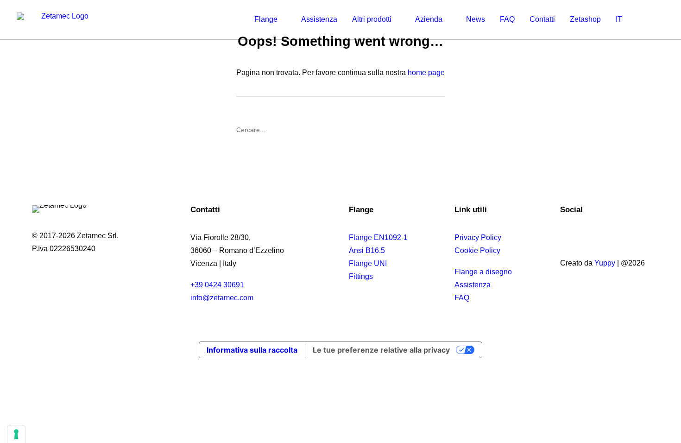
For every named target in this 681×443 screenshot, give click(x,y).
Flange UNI (368, 263)
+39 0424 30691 (217, 285)
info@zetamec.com (221, 298)
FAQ (507, 19)
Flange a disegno (483, 272)
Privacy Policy (477, 237)
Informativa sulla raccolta (252, 349)
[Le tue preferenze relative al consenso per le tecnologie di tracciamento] (16, 434)
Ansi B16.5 (367, 250)
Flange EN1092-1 (378, 237)
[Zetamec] (61, 19)
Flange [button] (265, 19)
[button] (656, 19)
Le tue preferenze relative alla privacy (381, 349)
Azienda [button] (428, 19)
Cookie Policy (477, 250)
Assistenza (319, 19)
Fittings (361, 276)
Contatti (542, 19)
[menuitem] (270, 19)
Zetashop (585, 19)
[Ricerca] (340, 130)
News (475, 19)
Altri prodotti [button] (371, 19)
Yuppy (604, 263)
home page (426, 72)
